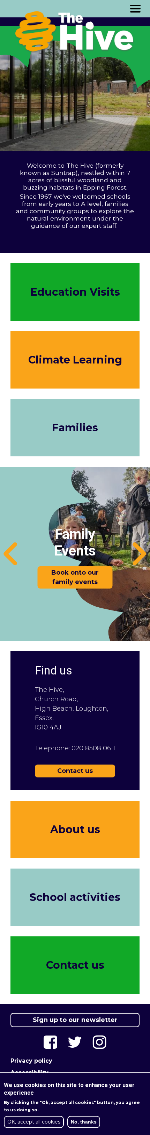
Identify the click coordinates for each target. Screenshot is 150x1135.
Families (75, 427)
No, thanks (84, 1122)
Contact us (75, 771)
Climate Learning (75, 359)
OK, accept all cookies (33, 1122)
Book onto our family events (75, 577)
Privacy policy (31, 1060)
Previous (10, 553)
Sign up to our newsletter (75, 1020)
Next (140, 553)
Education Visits (75, 292)
